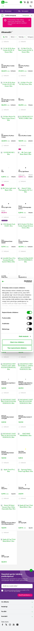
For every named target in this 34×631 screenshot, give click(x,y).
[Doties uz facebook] (2, 625)
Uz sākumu (5, 602)
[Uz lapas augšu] (31, 570)
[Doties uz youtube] (14, 625)
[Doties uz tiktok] (17, 625)
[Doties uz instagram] (10, 625)
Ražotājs (21, 37)
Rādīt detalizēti (23, 336)
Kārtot (13, 37)
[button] (21, 2)
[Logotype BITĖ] (4, 2)
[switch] (29, 318)
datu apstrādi (17, 591)
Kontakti (4, 616)
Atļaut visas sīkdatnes (17, 342)
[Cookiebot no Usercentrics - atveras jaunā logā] (24, 281)
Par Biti (3, 611)
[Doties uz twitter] (6, 625)
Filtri (6, 37)
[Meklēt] (31, 6)
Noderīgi (4, 606)
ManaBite (28, 2)
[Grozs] (24, 2)
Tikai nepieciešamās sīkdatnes (17, 348)
